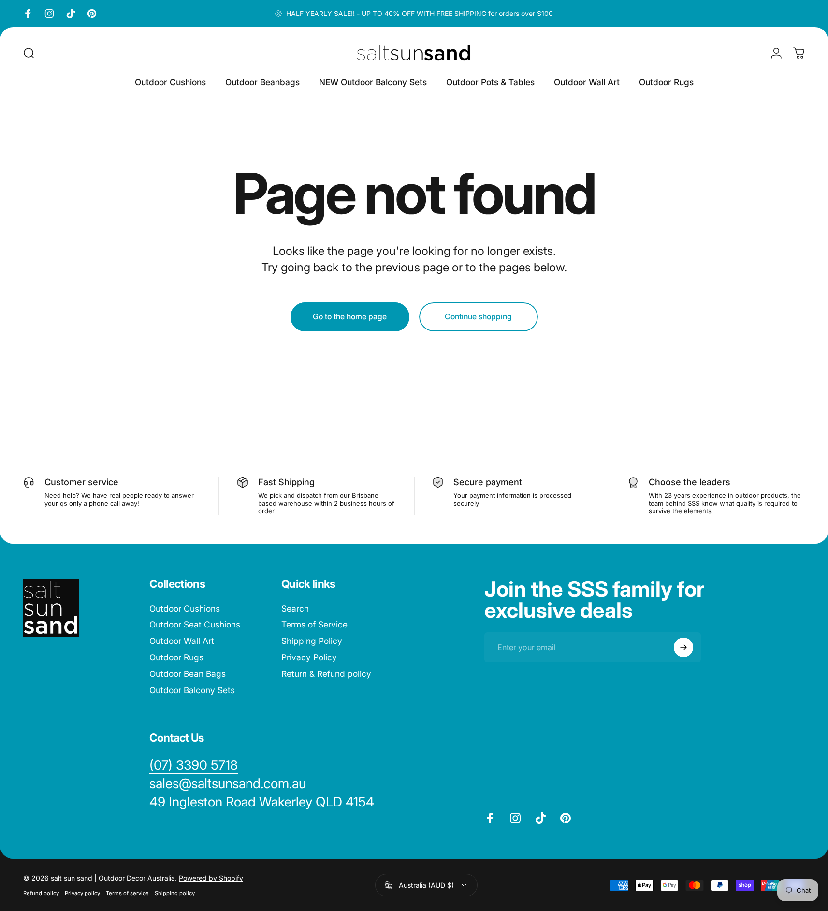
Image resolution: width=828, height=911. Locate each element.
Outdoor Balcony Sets (192, 690)
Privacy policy (82, 893)
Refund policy (41, 893)
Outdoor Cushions (184, 608)
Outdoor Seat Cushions (194, 625)
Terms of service (127, 893)
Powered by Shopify (211, 878)
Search (295, 608)
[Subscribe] (683, 647)
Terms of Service (314, 625)
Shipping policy (175, 893)
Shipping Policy (311, 641)
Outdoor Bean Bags (187, 674)
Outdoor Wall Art (181, 641)
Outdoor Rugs (176, 657)
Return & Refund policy (326, 674)
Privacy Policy (309, 657)
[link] (261, 802)
